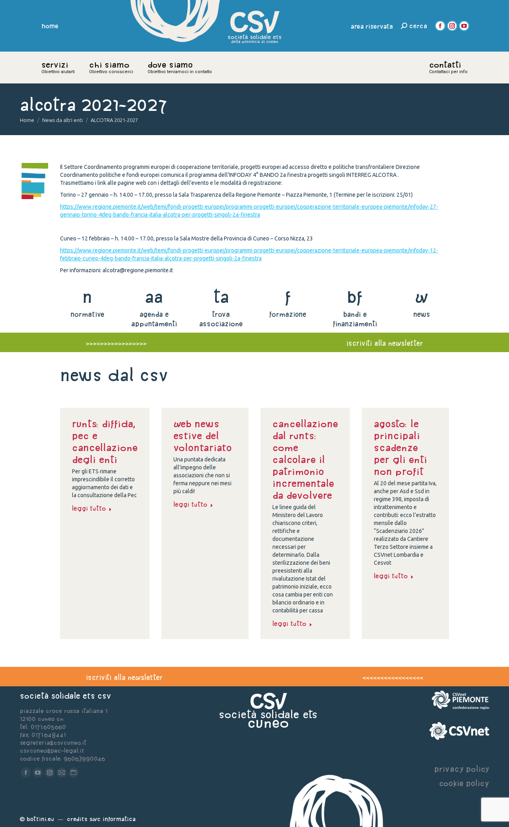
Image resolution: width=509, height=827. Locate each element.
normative (87, 314)
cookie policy (464, 783)
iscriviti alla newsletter (384, 343)
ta (221, 297)
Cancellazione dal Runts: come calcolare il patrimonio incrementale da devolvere (305, 459)
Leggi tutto (89, 508)
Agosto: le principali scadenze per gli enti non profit (400, 447)
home (50, 26)
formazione (287, 314)
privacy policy (461, 769)
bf (355, 297)
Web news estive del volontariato (202, 435)
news (421, 314)
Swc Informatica (112, 819)
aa (154, 297)
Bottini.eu (40, 819)
